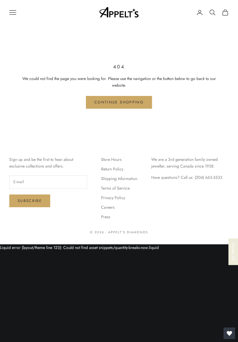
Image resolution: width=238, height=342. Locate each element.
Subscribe (30, 200)
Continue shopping (119, 102)
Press (105, 217)
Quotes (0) (233, 252)
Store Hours (111, 159)
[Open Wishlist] (229, 333)
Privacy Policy (113, 198)
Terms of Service (115, 188)
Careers (108, 207)
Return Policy (112, 169)
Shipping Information (119, 178)
